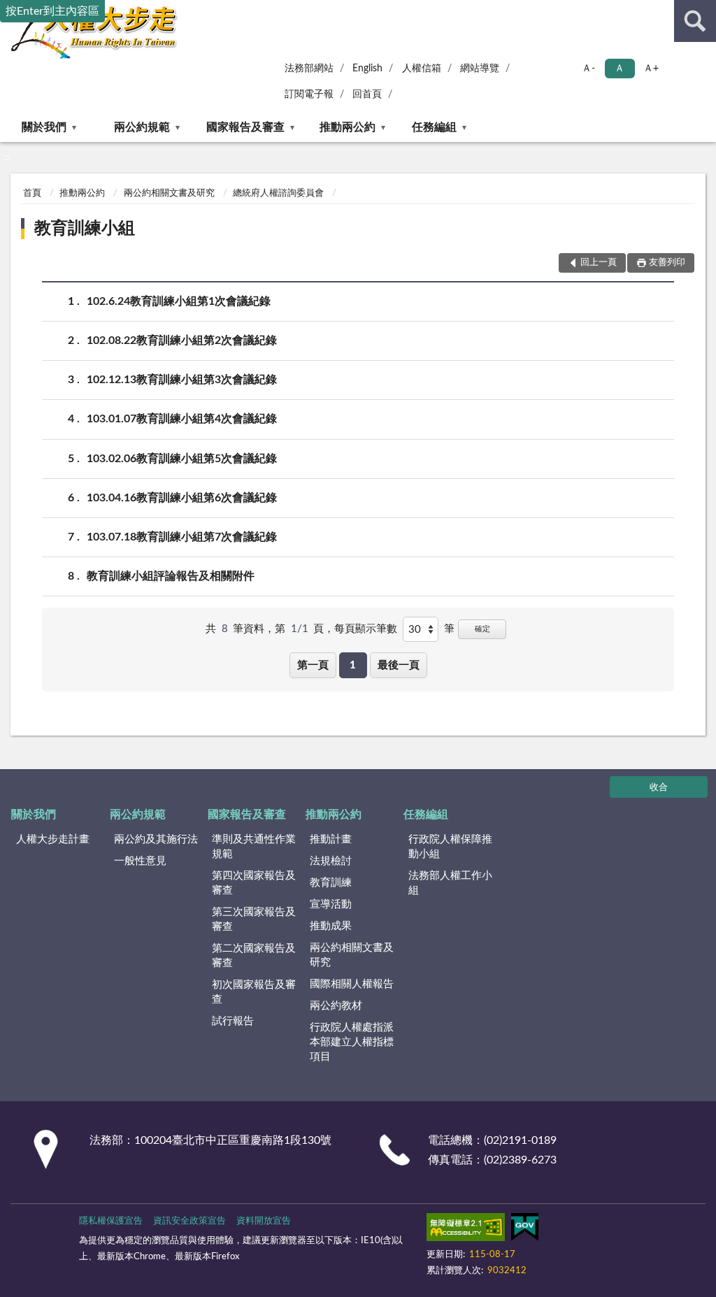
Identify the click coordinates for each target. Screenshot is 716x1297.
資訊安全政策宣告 (189, 1221)
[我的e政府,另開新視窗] (524, 1230)
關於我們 (44, 127)
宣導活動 (331, 904)
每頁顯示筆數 (365, 629)
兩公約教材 (336, 1006)
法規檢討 (331, 861)
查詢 (695, 21)
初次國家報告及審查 (254, 992)
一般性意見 (140, 861)
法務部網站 (309, 68)
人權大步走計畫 (53, 839)
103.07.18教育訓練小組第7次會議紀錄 (182, 537)
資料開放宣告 (263, 1221)
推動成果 (331, 926)
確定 (482, 629)
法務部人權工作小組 (450, 883)
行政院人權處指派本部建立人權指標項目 (352, 1042)
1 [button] (353, 665)
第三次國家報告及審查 (254, 919)
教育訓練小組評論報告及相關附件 (171, 576)
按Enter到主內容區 (52, 11)
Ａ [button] (619, 68)
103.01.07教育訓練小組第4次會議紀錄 (182, 418)
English (367, 68)
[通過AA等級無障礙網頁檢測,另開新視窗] (466, 1230)
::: (6, 157)
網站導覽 (479, 68)
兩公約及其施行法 (156, 839)
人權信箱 (421, 68)
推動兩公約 (347, 127)
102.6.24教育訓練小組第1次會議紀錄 (179, 301)
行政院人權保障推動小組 (450, 846)
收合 (659, 787)
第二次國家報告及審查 (254, 955)
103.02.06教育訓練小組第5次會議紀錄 (182, 458)
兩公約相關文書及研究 (169, 193)
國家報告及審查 (245, 127)
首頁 (32, 193)
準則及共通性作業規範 (254, 846)
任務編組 (434, 127)
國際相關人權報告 (352, 984)
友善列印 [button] (667, 262)
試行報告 (233, 1021)
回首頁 (367, 94)
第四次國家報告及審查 (254, 883)
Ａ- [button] (588, 68)
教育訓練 (331, 882)
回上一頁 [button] (598, 262)
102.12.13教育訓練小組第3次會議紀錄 (182, 379)
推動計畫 (331, 839)
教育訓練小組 (84, 228)
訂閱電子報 (309, 94)
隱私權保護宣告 (111, 1221)
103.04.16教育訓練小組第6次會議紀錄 (182, 497)
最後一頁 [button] (399, 665)
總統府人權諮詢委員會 (278, 193)
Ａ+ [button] (651, 68)
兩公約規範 (142, 127)
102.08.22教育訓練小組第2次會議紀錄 (182, 340)
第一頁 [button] (313, 665)
